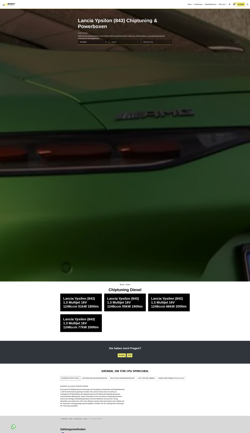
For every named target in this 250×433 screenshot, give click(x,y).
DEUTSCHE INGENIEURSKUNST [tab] (122, 378)
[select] (106, 42)
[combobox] (93, 42)
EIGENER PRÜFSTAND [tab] (70, 378)
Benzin (122, 284)
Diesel (128, 284)
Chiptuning (198, 4)
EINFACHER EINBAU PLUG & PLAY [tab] (171, 378)
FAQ (129, 355)
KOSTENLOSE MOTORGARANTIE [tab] (94, 378)
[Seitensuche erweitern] (247, 4)
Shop (189, 4)
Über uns (222, 4)
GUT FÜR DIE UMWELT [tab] (146, 378)
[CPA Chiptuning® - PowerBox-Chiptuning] (9, 4)
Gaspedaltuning (210, 4)
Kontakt (241, 4)
